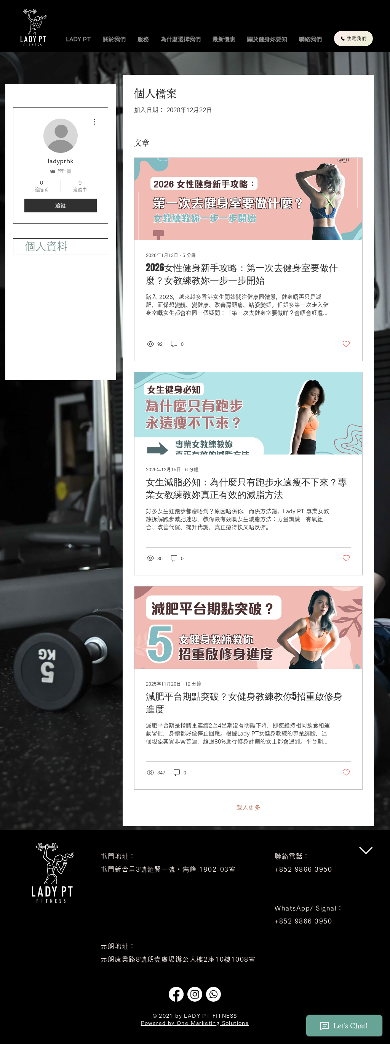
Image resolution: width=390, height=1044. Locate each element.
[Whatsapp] (213, 994)
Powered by (159, 1023)
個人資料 (46, 246)
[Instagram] (194, 994)
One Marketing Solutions (213, 1023)
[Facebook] (176, 994)
